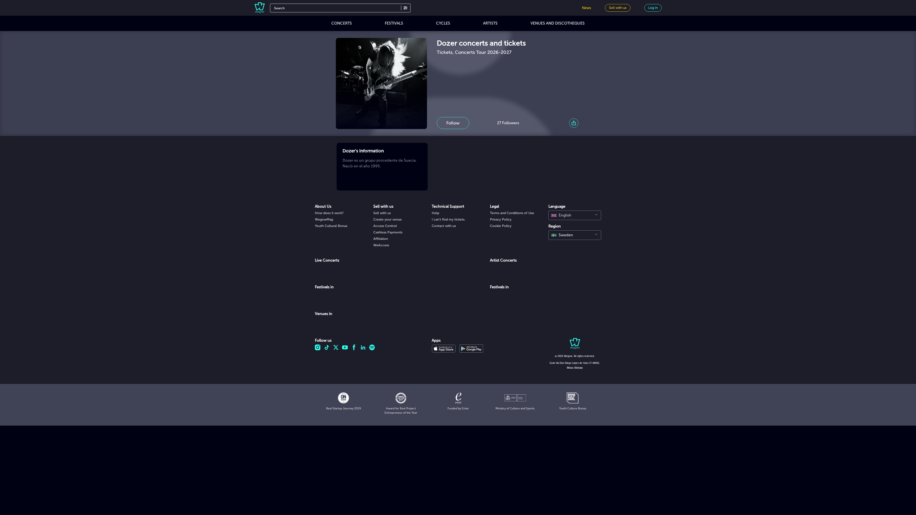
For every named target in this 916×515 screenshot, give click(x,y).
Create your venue (387, 219)
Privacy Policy (500, 219)
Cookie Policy (500, 226)
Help (435, 213)
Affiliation (380, 239)
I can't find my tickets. (448, 219)
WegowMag (324, 219)
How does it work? (329, 213)
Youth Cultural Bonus (331, 226)
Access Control (385, 226)
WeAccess (381, 245)
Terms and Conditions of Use (512, 213)
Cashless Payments (387, 232)
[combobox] (575, 215)
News (586, 8)
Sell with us (382, 213)
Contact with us (444, 226)
